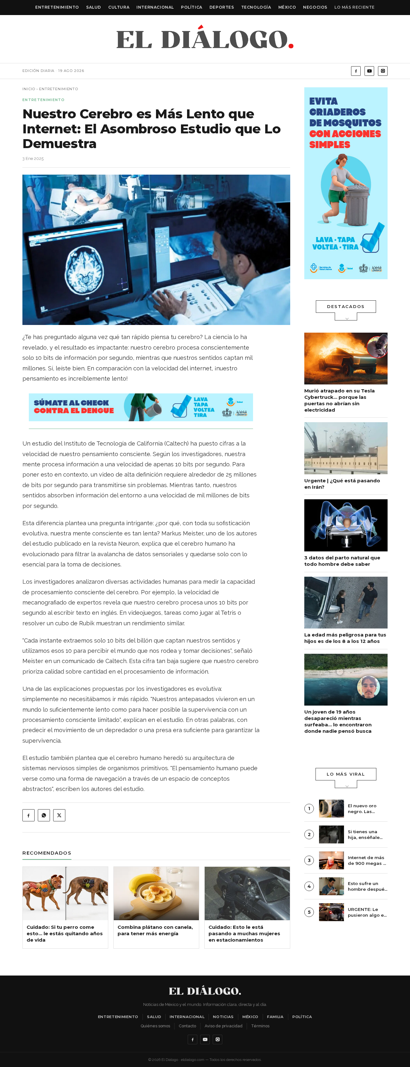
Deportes (221, 7)
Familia (275, 1017)
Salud (93, 7)
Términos (260, 1026)
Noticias (223, 1017)
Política (191, 7)
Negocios (315, 7)
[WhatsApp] (44, 815)
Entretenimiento (57, 7)
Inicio (28, 89)
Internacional (155, 7)
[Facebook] (356, 71)
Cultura (118, 7)
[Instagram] (383, 71)
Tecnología (256, 7)
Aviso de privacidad (223, 1026)
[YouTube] (369, 71)
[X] (59, 815)
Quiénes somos (155, 1026)
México (287, 7)
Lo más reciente (354, 7)
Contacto (187, 1026)
